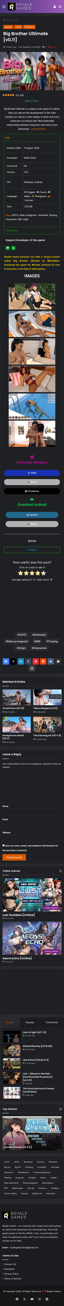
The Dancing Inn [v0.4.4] (47, 735)
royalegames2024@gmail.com (24, 1247)
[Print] (32, 668)
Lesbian (53, 1177)
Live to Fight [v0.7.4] (34, 1032)
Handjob (32, 1177)
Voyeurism (40, 648)
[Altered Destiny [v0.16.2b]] (11, 1050)
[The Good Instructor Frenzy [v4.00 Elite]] (11, 1093)
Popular (30, 1022)
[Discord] (47, 1299)
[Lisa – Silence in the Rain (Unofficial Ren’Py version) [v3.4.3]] (11, 1078)
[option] (32, 1133)
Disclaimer (9, 1269)
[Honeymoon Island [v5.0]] (16, 724)
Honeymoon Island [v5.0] (13, 737)
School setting (10, 1193)
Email (5, 819)
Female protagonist (41, 1172)
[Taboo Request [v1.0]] (47, 697)
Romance (43, 1188)
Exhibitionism (23, 1172)
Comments (52, 1022)
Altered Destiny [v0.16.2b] (38, 1046)
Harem (43, 1177)
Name (5, 806)
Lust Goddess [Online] (18, 915)
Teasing (53, 641)
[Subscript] (13, 248)
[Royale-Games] (20, 6)
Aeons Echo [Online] (17, 958)
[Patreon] (8, 248)
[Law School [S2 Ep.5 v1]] (11, 1064)
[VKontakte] (51, 661)
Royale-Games (54, 1291)
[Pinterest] (36, 661)
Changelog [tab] (12, 230)
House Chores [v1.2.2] (18, 1147)
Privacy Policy (11, 1274)
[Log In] (54, 7)
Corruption (41, 1167)
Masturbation (47, 1183)
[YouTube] (32, 1299)
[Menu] (3, 7)
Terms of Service (12, 1278)
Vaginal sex (37, 1193)
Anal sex (40, 1162)
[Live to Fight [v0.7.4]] (11, 1036)
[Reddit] (43, 661)
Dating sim (8, 1172)
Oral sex (30, 1188)
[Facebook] (6, 661)
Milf (38, 641)
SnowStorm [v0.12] (13, 708)
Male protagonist (17, 641)
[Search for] (60, 7)
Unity (15, 20)
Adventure (28, 1162)
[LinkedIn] (21, 661)
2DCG (6, 1162)
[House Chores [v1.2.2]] (32, 1133)
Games (8, 27)
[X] (13, 661)
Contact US (10, 1264)
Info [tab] (8, 137)
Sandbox (55, 1188)
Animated (40, 634)
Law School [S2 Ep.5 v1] (36, 1059)
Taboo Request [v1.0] (45, 708)
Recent (10, 1022)
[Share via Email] (58, 661)
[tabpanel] (32, 184)
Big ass (7, 1167)
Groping (7, 1177)
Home (8, 20)
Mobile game (17, 1188)
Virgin (22, 648)
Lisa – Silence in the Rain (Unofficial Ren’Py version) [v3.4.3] (38, 1077)
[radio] (20, 573)
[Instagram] (39, 1299)
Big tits (18, 1167)
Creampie (55, 1167)
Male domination (11, 1183)
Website (6, 832)
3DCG (22, 634)
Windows (29, 27)
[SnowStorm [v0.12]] (16, 697)
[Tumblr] (28, 661)
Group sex (19, 1177)
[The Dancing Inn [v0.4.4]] (47, 724)
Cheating (29, 1167)
